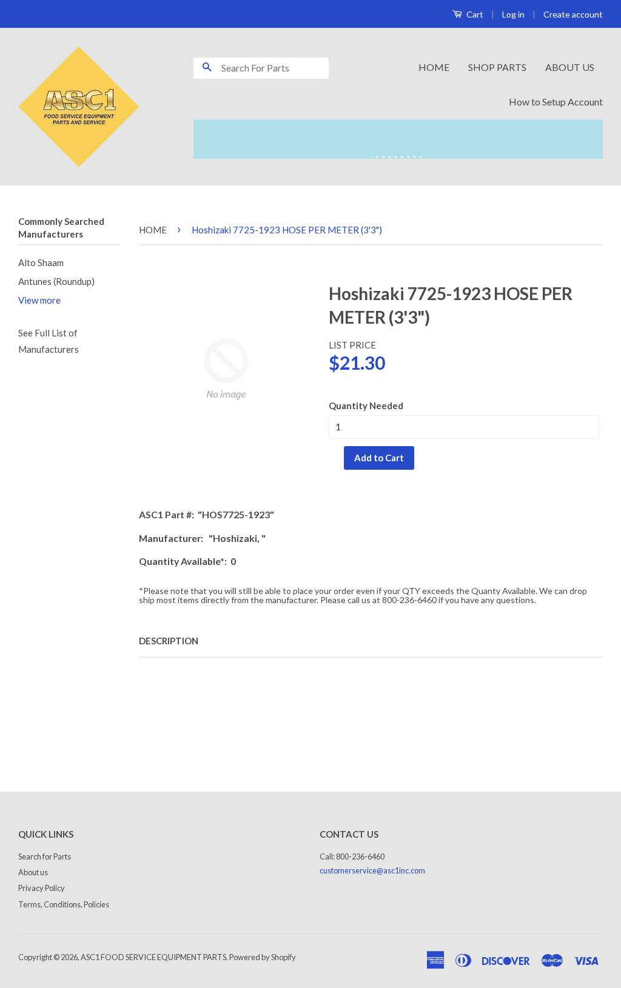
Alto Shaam (41, 262)
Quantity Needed (366, 405)
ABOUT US (569, 67)
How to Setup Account (556, 101)
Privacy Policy (41, 888)
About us (33, 872)
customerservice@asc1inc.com (372, 870)
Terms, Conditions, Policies (63, 904)
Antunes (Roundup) (56, 281)
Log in (513, 14)
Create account (573, 14)
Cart (474, 14)
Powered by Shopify (262, 957)
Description (168, 640)
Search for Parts (44, 856)
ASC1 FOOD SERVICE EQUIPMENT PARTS (153, 957)
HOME (433, 67)
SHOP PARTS (497, 67)
